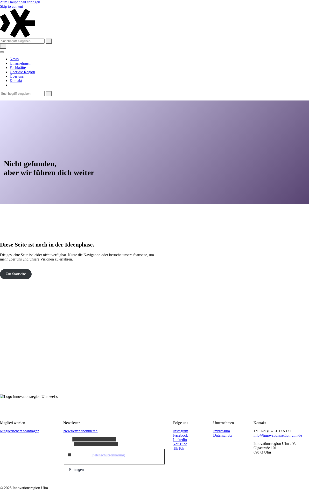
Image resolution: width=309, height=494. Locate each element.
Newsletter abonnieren (80, 431)
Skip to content (11, 6)
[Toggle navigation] (2, 52)
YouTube (180, 444)
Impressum (221, 431)
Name (67, 439)
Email (68, 444)
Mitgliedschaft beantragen (19, 431)
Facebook (180, 435)
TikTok (178, 448)
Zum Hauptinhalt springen (20, 2)
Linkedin (180, 440)
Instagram (180, 431)
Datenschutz (222, 435)
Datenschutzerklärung (108, 455)
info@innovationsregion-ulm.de (277, 435)
